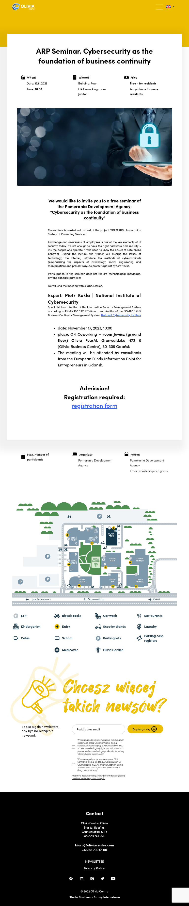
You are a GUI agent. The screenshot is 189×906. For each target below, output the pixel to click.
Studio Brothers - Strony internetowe (94, 897)
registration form (94, 405)
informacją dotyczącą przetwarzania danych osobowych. (98, 777)
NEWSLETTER (94, 861)
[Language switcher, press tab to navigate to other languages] (170, 7)
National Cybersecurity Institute (121, 315)
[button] (159, 6)
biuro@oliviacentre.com (94, 845)
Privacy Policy (94, 868)
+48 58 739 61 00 (94, 849)
